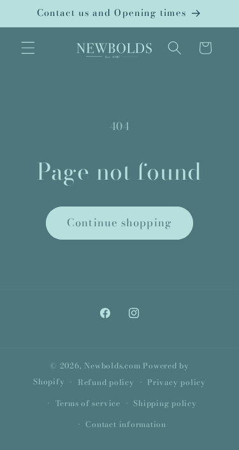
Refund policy (106, 382)
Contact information (125, 424)
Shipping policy (165, 403)
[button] (28, 48)
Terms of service (87, 403)
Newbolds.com (112, 365)
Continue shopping (119, 222)
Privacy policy (176, 382)
